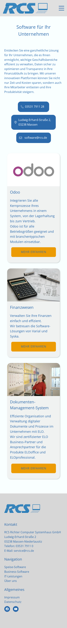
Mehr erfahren (33, 252)
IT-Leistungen (13, 576)
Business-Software (16, 572)
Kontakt (10, 524)
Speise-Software (15, 567)
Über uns (10, 581)
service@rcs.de (24, 551)
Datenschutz (12, 602)
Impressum (12, 597)
